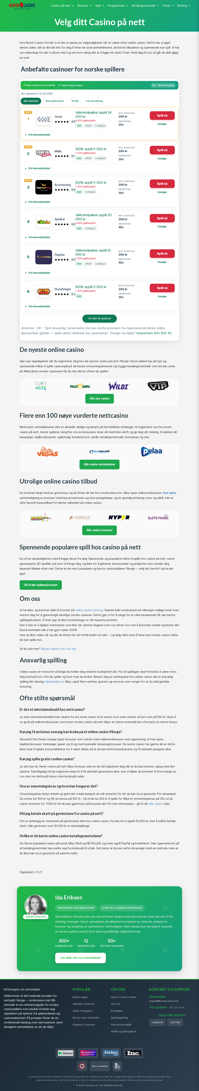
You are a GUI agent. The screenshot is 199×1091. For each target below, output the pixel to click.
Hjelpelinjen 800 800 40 (153, 333)
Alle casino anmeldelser (99, 464)
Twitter (175, 1022)
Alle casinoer (31, 101)
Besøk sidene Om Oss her (58, 649)
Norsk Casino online (123, 997)
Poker (166, 6)
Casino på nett (61, 6)
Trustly (75, 101)
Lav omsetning (94, 101)
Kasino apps (80, 997)
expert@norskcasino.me (164, 1001)
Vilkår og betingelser (123, 1031)
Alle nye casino (100, 398)
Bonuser (83, 6)
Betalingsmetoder (144, 6)
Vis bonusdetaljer (39, 134)
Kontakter (117, 1011)
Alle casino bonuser (99, 530)
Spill (98, 6)
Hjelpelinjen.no (54, 682)
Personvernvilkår (121, 1024)
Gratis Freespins (83, 1011)
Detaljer (162, 124)
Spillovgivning (119, 1017)
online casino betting (89, 610)
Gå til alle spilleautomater (41, 585)
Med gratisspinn (55, 101)
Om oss (115, 1004)
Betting (182, 6)
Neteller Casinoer (84, 1004)
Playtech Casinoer (84, 1024)
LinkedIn (157, 1022)
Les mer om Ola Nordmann (80, 958)
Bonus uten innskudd (86, 1017)
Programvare (116, 6)
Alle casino (156, 804)
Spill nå (162, 115)
